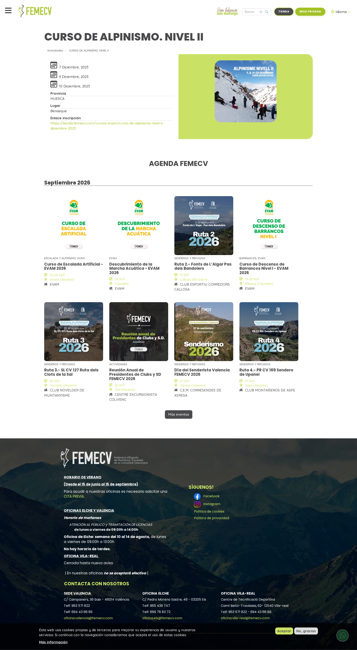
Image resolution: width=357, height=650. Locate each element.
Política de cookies (209, 511)
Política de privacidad (211, 518)
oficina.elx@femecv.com (162, 618)
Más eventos (178, 414)
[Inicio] (44, 11)
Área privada (310, 11)
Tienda (283, 11)
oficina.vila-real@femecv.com (245, 618)
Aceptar (284, 631)
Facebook (211, 496)
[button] (246, 91)
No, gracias (306, 631)
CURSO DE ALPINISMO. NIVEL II (89, 50)
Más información (53, 642)
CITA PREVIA (74, 496)
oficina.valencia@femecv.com (88, 618)
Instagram (211, 504)
